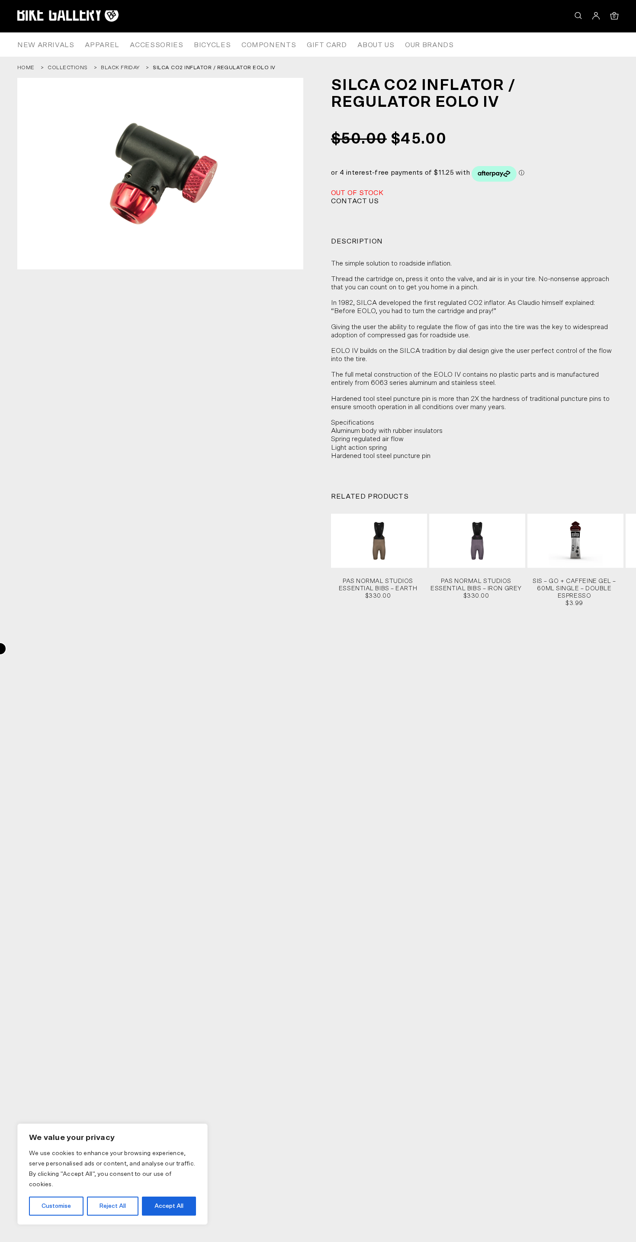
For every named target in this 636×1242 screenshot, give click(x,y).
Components (268, 45)
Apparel (102, 45)
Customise (56, 1206)
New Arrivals (45, 45)
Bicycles (212, 45)
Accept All (168, 1206)
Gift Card (327, 45)
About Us (375, 45)
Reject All (112, 1206)
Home (26, 67)
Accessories (156, 45)
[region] (112, 1174)
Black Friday (120, 67)
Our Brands (429, 45)
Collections (67, 67)
